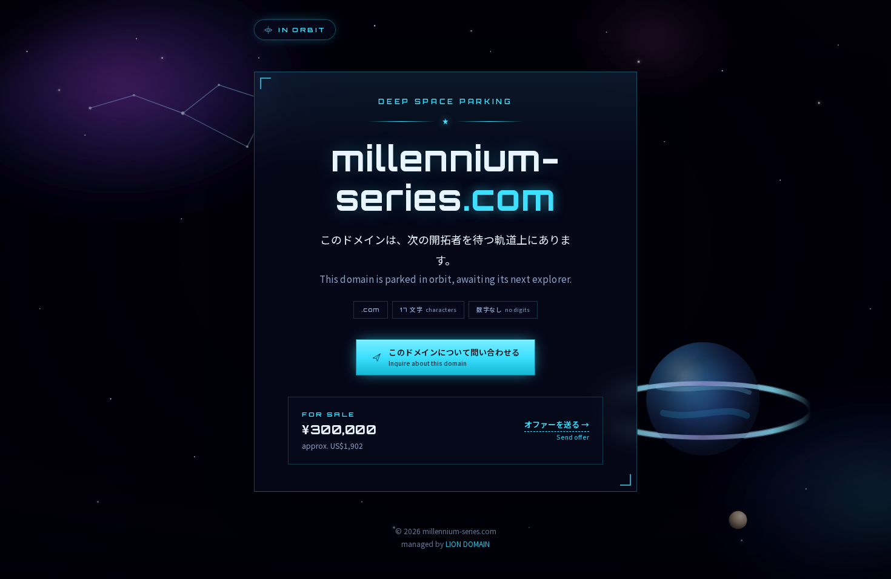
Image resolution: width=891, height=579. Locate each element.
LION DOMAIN (468, 543)
